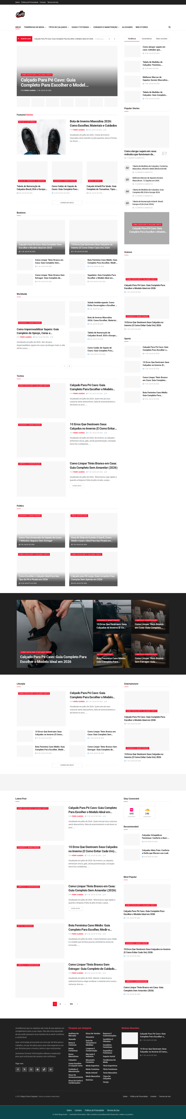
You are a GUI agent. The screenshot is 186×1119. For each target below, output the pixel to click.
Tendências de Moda (34, 27)
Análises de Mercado (73, 1034)
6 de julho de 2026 (79, 583)
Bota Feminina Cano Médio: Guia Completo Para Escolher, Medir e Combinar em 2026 (103, 261)
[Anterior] (65, 366)
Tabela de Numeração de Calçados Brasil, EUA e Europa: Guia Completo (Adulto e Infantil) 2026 (32, 188)
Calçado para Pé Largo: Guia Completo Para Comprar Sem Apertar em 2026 (93, 578)
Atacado (72, 1039)
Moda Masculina (93, 1076)
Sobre (17, 2)
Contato (43, 2)
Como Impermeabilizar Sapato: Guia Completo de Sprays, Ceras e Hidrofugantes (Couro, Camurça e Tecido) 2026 (41, 331)
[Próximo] (69, 366)
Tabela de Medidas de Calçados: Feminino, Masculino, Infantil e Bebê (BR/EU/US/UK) (154, 63)
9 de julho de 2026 (94, 130)
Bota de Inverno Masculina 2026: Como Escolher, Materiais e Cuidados (93, 123)
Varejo (106, 1082)
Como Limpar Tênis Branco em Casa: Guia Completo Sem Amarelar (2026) (49, 261)
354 (71, 1004)
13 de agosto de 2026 (61, 193)
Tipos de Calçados (58, 27)
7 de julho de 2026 (27, 544)
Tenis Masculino (110, 1073)
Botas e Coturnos (27, 122)
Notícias (89, 1080)
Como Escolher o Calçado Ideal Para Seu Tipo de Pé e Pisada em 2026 (39, 578)
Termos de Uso (52, 2)
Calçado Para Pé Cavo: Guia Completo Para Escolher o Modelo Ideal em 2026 (63, 39)
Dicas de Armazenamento (75, 1076)
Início (18, 27)
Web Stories (142, 27)
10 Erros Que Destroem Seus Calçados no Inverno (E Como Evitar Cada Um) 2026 (92, 246)
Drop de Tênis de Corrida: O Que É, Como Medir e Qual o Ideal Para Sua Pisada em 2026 (91, 539)
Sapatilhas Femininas (107, 1052)
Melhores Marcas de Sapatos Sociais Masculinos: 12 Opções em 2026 (156, 79)
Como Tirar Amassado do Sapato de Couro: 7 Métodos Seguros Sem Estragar (40, 539)
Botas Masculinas (73, 1055)
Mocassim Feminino (90, 1061)
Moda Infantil (95, 181)
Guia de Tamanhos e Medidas (32, 181)
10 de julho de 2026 (96, 266)
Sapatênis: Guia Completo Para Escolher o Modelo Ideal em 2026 (102, 276)
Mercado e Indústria (90, 1055)
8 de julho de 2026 (25, 193)
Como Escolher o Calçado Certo (37, 75)
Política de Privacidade (29, 2)
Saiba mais (77, 486)
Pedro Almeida (30, 90)
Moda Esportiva (92, 1066)
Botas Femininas (105, 654)
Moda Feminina (92, 1069)
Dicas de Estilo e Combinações (75, 1082)
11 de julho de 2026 (27, 251)
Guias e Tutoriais (80, 27)
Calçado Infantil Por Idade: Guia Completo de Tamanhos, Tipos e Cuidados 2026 (102, 188)
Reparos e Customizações (109, 1034)
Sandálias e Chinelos (108, 1040)
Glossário (127, 27)
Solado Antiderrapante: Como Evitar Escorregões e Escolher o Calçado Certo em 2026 (102, 304)
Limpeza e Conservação (29, 464)
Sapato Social (109, 1056)
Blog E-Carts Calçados (29, 1096)
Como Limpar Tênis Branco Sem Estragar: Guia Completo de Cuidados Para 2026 (50, 276)
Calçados (72, 1060)
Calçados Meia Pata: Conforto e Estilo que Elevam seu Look (155, 851)
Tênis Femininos (110, 1069)
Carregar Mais (67, 203)
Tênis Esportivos (79, 516)
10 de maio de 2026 (150, 842)
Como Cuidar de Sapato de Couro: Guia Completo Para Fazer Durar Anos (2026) (64, 188)
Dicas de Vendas (93, 1033)
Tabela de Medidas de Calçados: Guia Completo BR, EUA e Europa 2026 (154, 94)
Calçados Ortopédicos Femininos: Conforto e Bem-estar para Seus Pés (155, 837)
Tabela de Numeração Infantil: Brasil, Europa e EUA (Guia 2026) (147, 202)
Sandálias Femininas (107, 1046)
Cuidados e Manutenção (105, 27)
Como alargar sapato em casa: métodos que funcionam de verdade (154, 48)
